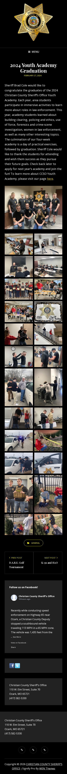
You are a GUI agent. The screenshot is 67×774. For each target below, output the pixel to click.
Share (13, 647)
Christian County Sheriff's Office (37, 596)
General (35, 543)
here (50, 179)
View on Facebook (18, 642)
